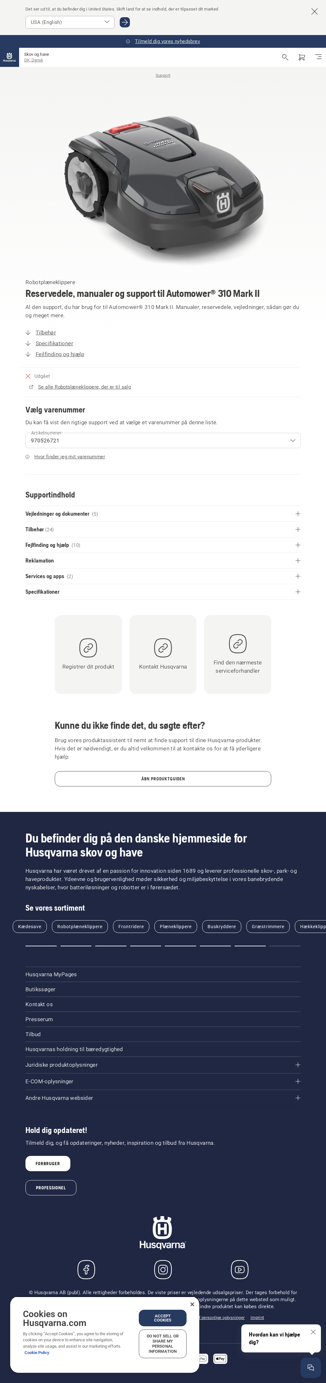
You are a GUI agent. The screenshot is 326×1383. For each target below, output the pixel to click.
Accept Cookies (163, 1318)
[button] (41, 946)
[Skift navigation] (318, 57)
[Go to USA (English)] (125, 22)
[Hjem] (9, 57)
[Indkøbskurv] (301, 57)
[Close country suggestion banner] (314, 11)
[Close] (192, 1304)
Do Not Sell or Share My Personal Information (163, 1344)
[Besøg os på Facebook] (86, 1269)
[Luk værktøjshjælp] (313, 1332)
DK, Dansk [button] (33, 60)
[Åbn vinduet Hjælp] (311, 1368)
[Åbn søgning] (285, 57)
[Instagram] (163, 1269)
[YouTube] (239, 1269)
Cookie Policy (37, 1352)
